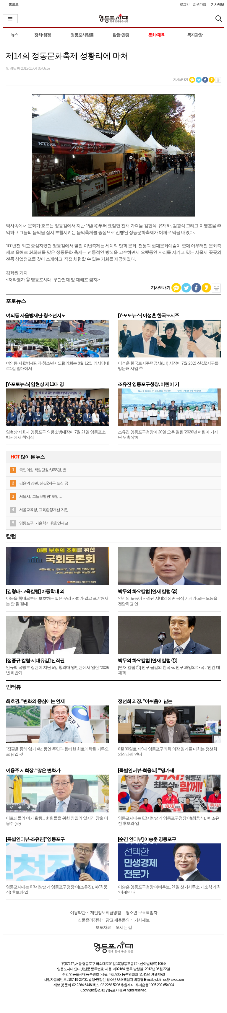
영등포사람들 (82, 34)
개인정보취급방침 (105, 912)
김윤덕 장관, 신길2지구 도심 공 (43, 483)
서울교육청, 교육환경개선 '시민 (43, 510)
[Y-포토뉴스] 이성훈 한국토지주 (148, 315)
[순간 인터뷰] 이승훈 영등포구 (147, 839)
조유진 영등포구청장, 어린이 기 (148, 384)
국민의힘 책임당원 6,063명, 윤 (42, 470)
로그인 (184, 4)
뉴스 (14, 34)
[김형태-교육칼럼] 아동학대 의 (35, 591)
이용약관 (77, 912)
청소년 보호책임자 (141, 912)
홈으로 (13, 4)
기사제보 (217, 4)
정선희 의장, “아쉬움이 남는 (145, 701)
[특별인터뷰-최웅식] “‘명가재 (146, 770)
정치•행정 (42, 34)
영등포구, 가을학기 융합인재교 (43, 523)
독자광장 (194, 34)
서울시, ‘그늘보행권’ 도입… (40, 496)
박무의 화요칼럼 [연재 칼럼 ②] (147, 591)
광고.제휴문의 (117, 920)
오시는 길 (124, 927)
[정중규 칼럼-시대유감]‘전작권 (35, 660)
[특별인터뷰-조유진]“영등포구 (35, 839)
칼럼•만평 (121, 34)
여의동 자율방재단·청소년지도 (36, 315)
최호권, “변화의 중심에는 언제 (35, 701)
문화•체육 (156, 34)
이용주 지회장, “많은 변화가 (33, 770)
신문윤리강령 (89, 920)
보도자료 (103, 927)
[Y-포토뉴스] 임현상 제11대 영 (35, 384)
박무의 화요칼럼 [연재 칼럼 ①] (147, 660)
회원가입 (199, 4)
